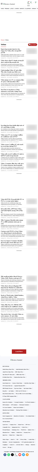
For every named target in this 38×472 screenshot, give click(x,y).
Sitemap (27, 444)
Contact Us (12, 444)
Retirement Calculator (24, 404)
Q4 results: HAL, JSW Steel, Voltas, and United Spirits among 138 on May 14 (12, 210)
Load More (19, 351)
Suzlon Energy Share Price (8, 369)
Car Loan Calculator (7, 407)
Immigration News (16, 427)
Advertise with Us (20, 444)
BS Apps (9, 447)
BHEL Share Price (20, 374)
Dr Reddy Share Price (7, 377)
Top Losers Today (18, 388)
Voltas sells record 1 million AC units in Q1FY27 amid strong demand (12, 155)
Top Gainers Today (28, 388)
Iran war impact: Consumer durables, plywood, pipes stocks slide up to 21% (12, 241)
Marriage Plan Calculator (21, 410)
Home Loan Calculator (18, 407)
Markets (22, 8)
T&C (17, 439)
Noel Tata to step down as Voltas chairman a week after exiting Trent (11, 90)
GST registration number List (27, 442)
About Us (13, 439)
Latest (12, 8)
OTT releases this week (7, 385)
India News (5, 435)
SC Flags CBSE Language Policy (10, 396)
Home (2, 8)
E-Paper (17, 8)
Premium (7, 8)
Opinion (34, 8)
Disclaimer (5, 442)
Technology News (15, 429)
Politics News (12, 435)
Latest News (5, 424)
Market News (21, 424)
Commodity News (6, 427)
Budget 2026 (19, 435)
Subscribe (33, 444)
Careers (4, 447)
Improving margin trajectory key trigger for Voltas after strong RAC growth (11, 50)
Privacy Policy (23, 439)
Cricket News (24, 427)
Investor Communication (14, 442)
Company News (13, 424)
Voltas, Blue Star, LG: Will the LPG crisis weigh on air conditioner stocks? (12, 305)
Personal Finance (6, 429)
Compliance (5, 444)
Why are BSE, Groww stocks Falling (23, 393)
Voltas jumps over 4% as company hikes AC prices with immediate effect (12, 80)
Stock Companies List (7, 416)
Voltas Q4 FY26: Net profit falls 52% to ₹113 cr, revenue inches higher (12, 200)
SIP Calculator (14, 404)
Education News (6, 432)
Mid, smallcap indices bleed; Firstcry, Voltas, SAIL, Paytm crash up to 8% (11, 277)
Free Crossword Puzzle (7, 418)
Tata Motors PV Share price (9, 374)
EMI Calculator (6, 404)
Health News (19, 432)
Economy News (27, 432)
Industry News (31, 429)
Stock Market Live (7, 383)
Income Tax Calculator (7, 402)
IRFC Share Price (19, 372)
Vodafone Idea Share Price (19, 377)
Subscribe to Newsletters (19, 416)
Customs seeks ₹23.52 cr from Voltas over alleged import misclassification (11, 232)
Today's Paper (6, 439)
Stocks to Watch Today (17, 383)
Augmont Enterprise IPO (19, 385)
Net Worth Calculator (30, 402)
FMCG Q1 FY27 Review (21, 391)
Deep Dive (5, 391)
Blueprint (28, 8)
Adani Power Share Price (8, 372)
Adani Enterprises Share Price (22, 369)
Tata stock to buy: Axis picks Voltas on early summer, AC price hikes (12, 315)
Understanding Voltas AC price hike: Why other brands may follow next (11, 71)
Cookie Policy (31, 439)
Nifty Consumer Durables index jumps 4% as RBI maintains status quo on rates (12, 221)
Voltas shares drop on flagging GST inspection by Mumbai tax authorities (11, 286)
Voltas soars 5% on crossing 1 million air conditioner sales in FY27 (12, 135)
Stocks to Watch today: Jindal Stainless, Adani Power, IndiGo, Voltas (12, 296)
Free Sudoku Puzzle (30, 416)
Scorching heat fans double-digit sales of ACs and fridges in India (12, 126)
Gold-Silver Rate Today (29, 383)
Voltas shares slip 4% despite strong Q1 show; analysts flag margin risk (12, 61)
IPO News (28, 424)
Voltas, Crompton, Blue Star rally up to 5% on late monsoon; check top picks (12, 164)
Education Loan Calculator (8, 410)
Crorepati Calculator (18, 402)
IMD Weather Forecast (7, 388)
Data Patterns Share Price (8, 393)
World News (23, 429)
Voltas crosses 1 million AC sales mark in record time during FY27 (12, 145)
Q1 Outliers (11, 391)
